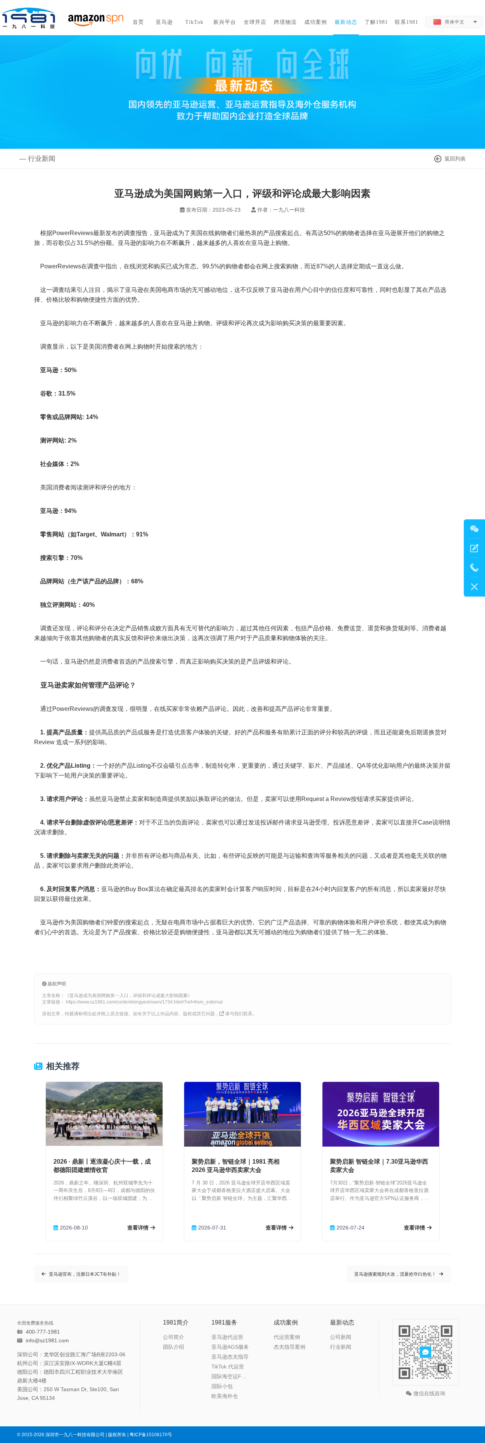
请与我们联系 (238, 1013)
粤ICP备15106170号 (151, 1434)
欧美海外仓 (224, 1396)
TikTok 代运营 (227, 1367)
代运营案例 (287, 1337)
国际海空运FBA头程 (231, 1376)
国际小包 (222, 1386)
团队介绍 (173, 1347)
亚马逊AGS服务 (230, 1347)
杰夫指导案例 (289, 1347)
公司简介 (173, 1337)
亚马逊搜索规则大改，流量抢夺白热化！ (395, 1274)
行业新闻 (340, 1347)
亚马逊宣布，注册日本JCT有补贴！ (85, 1274)
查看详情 (138, 1228)
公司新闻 (340, 1337)
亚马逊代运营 (227, 1337)
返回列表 (455, 159)
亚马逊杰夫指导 (230, 1357)
